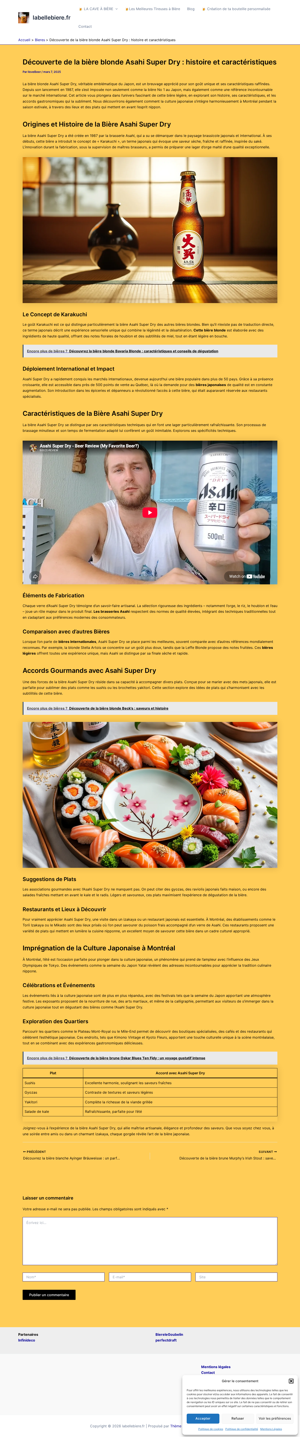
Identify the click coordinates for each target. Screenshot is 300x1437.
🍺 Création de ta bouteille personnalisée (236, 9)
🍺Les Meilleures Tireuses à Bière (152, 9)
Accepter (202, 1418)
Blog (191, 9)
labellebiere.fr (51, 17)
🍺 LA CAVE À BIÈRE (95, 9)
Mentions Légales (271, 1429)
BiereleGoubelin (169, 1334)
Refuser (237, 1418)
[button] (291, 1381)
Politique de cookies (210, 1429)
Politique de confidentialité (241, 1429)
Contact (85, 26)
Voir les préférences (275, 1418)
